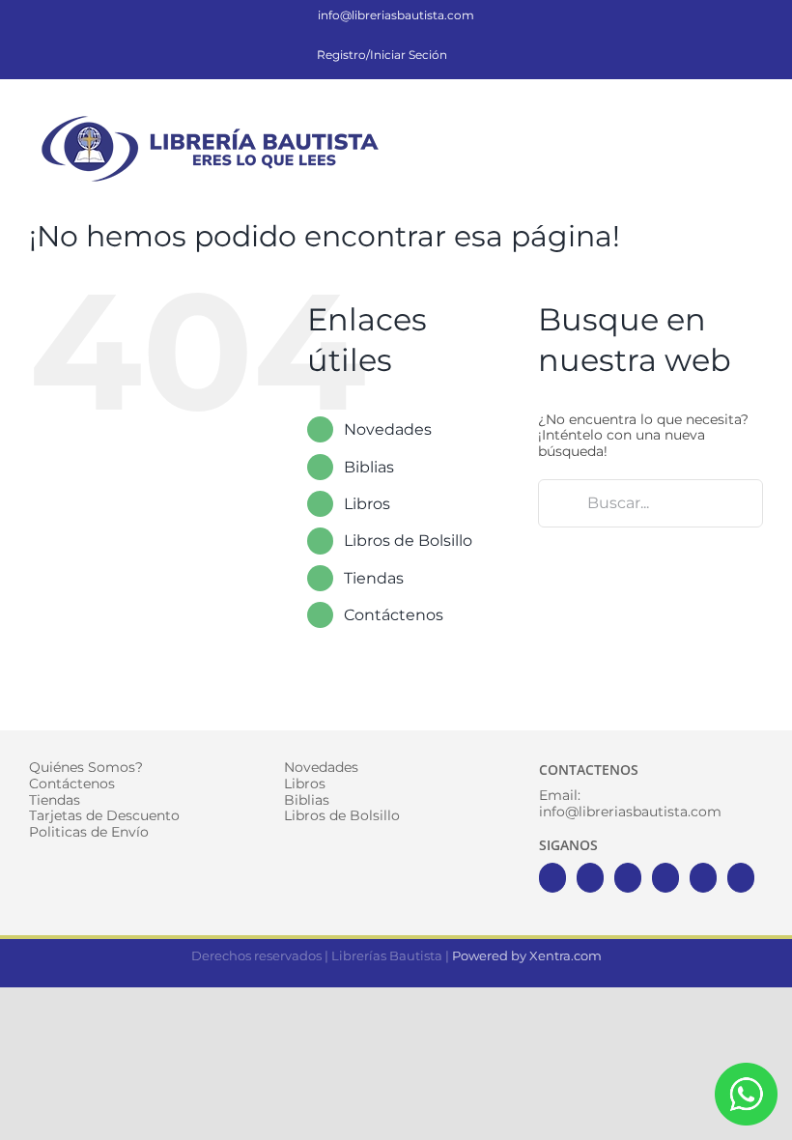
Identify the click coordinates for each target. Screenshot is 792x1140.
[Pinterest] (703, 878)
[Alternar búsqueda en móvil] (720, 120)
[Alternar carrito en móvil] (685, 120)
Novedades (388, 429)
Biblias (369, 467)
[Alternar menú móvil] (755, 120)
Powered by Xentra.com (527, 955)
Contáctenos (393, 615)
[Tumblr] (740, 878)
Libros (367, 504)
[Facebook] (552, 878)
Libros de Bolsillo (408, 540)
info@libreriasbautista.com (396, 15)
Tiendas (374, 578)
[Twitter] (590, 878)
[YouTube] (665, 878)
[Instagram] (627, 878)
